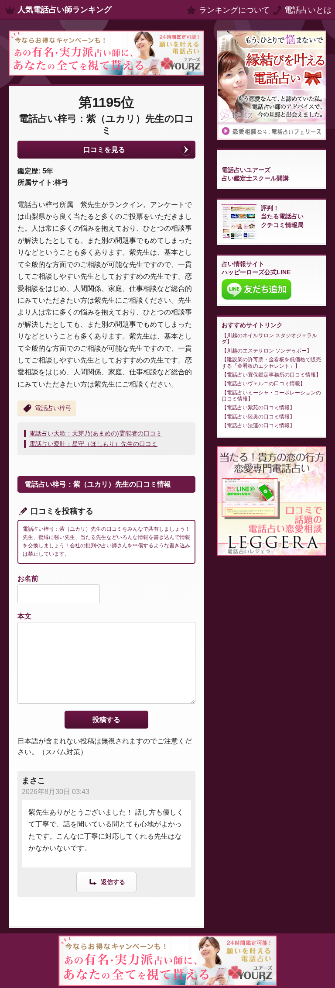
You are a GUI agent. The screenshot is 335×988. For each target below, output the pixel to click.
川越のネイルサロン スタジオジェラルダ (269, 338)
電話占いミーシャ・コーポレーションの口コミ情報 (271, 396)
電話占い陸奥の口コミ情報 (258, 417)
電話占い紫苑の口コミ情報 (258, 407)
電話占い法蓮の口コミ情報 (258, 425)
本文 (24, 616)
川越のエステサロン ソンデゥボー (267, 351)
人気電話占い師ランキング (64, 9)
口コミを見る (104, 149)
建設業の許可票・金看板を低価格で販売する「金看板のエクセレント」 (271, 362)
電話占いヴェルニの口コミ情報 (263, 383)
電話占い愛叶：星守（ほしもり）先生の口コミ (93, 443)
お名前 (27, 578)
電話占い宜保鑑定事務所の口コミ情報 (271, 375)
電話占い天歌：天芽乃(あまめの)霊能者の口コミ (95, 433)
